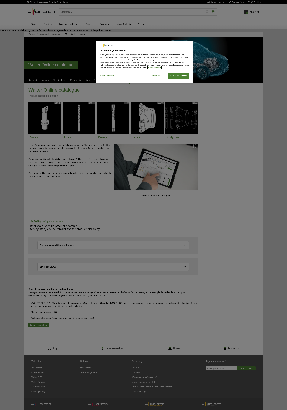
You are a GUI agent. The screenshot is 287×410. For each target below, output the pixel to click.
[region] (144, 62)
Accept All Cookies (178, 75)
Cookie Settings (107, 75)
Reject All (156, 75)
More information (154, 67)
